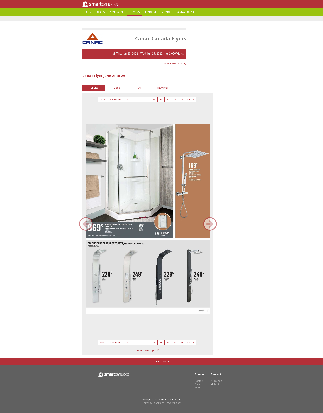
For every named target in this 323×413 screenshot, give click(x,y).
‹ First (103, 99)
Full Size (93, 87)
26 (168, 99)
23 (147, 99)
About (198, 384)
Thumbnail (162, 87)
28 (181, 99)
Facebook (217, 380)
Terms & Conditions (153, 402)
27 (174, 99)
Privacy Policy (173, 402)
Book (117, 87)
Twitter (217, 384)
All (139, 87)
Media (198, 387)
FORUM (150, 12)
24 (154, 99)
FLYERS (135, 12)
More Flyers (174, 63)
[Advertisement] (143, 18)
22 (140, 99)
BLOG (86, 12)
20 (126, 99)
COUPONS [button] (117, 12)
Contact (199, 380)
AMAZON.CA (186, 12)
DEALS (100, 12)
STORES (166, 12)
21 (133, 99)
